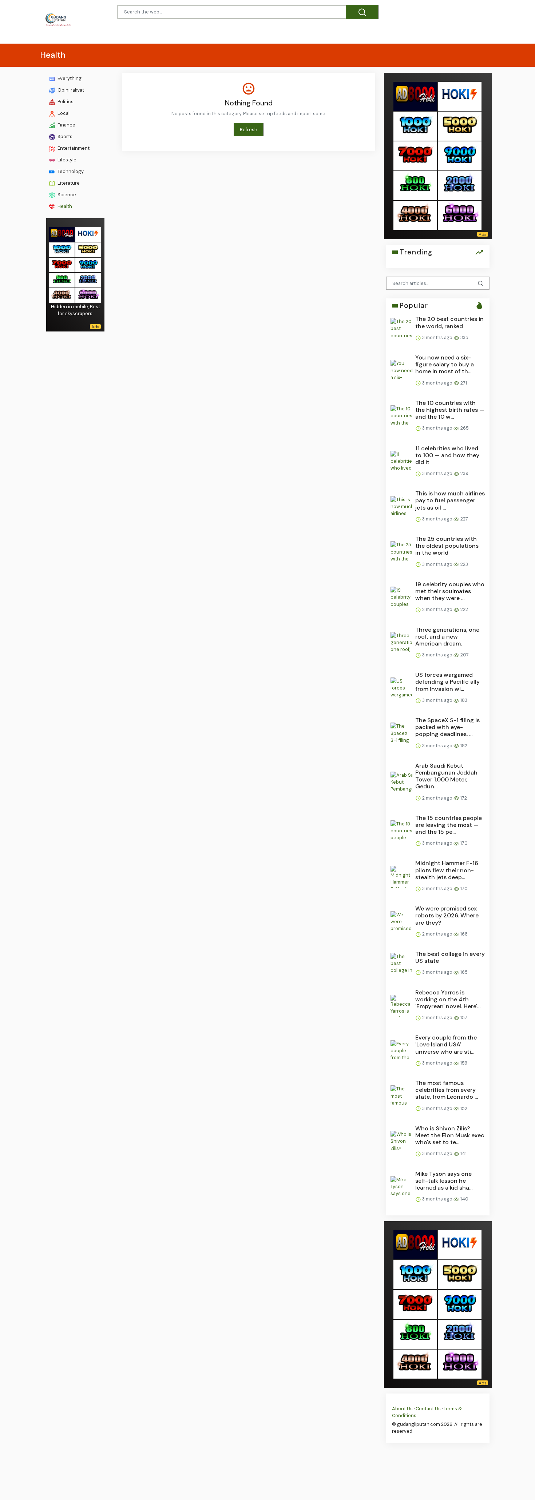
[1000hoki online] (62, 249)
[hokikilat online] (88, 234)
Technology (70, 171)
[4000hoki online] (62, 295)
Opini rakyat (70, 90)
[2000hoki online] (88, 280)
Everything (69, 78)
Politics (65, 101)
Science (66, 195)
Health (64, 206)
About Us (402, 1409)
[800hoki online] (62, 280)
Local (63, 113)
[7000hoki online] (62, 264)
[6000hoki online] (88, 295)
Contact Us (428, 1409)
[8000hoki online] (62, 234)
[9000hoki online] (88, 264)
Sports (64, 136)
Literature (68, 183)
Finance (65, 125)
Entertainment (73, 148)
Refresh (248, 129)
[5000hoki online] (88, 249)
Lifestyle (66, 160)
